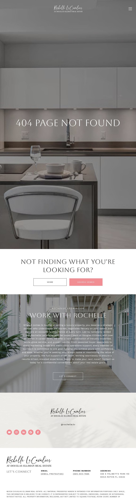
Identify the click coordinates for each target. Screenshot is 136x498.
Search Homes (85, 282)
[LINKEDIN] (23, 432)
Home (50, 282)
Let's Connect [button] (68, 376)
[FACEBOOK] (38, 432)
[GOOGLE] (30, 432)
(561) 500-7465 (81, 474)
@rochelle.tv (68, 424)
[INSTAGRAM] (16, 432)
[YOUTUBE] (9, 432)
